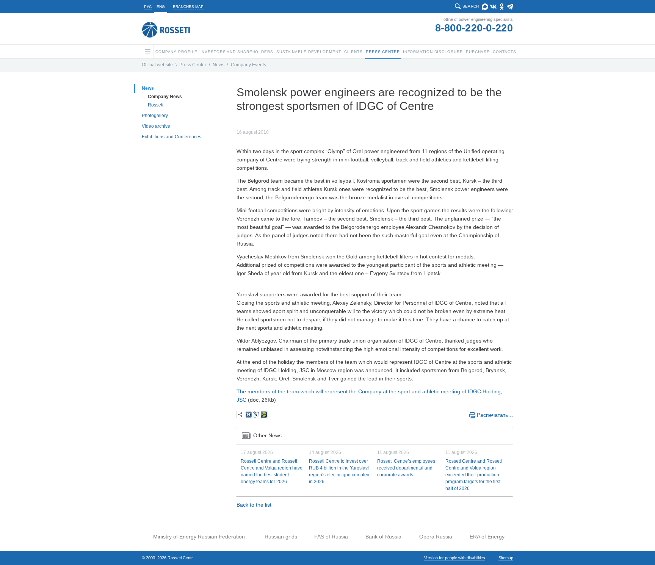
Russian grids (281, 537)
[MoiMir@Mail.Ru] (264, 415)
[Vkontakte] (249, 415)
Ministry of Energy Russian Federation (199, 537)
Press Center (192, 64)
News (218, 64)
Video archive (156, 126)
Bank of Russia (383, 537)
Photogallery (155, 115)
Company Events (248, 64)
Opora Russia (435, 537)
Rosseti (155, 105)
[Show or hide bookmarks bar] (240, 414)
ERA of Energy (487, 537)
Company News (165, 96)
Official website (157, 64)
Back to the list (254, 505)
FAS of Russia (331, 537)
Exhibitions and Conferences (171, 136)
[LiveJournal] (256, 415)
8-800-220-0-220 (474, 28)
